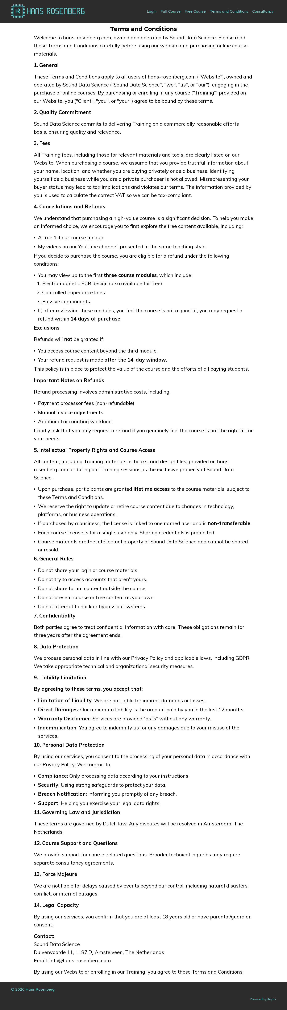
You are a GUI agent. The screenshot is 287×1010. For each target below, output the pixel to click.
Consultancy (263, 11)
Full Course (170, 11)
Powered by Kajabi (263, 999)
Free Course (195, 11)
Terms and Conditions (229, 11)
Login (152, 11)
